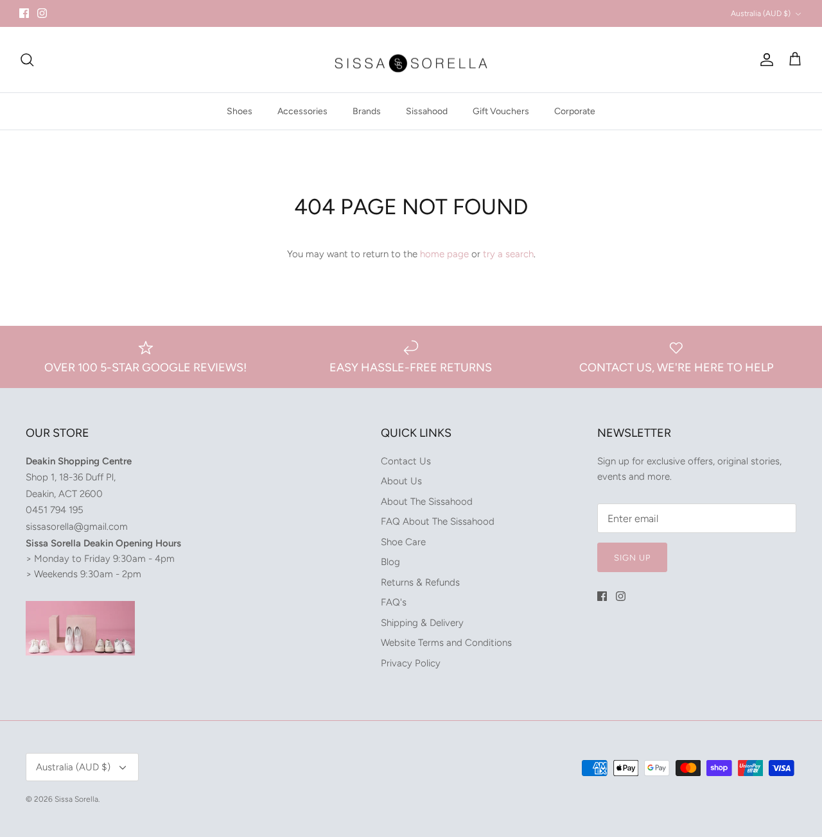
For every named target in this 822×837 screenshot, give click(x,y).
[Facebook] (24, 13)
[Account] (764, 59)
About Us (401, 481)
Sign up (632, 557)
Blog (390, 562)
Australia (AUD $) (761, 13)
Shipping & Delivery (422, 623)
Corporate (574, 111)
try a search (508, 254)
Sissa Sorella (76, 799)
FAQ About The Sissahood (437, 521)
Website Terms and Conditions (446, 642)
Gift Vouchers (501, 111)
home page (444, 254)
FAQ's (394, 602)
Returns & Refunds (420, 582)
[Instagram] (42, 13)
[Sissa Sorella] (411, 60)
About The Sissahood (427, 501)
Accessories (302, 111)
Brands (367, 111)
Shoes (239, 111)
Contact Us (406, 461)
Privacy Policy (411, 663)
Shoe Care (403, 542)
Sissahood (427, 111)
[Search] (27, 59)
